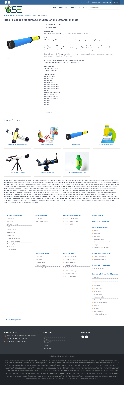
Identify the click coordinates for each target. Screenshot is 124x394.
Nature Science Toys (71, 273)
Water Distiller (98, 294)
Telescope (97, 233)
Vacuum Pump (98, 288)
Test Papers (10, 247)
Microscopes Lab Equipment (102, 253)
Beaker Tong (10, 235)
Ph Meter (96, 277)
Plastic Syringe (11, 244)
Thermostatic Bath (99, 297)
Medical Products (41, 215)
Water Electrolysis (41, 265)
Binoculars (97, 236)
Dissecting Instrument (13, 238)
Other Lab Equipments (100, 280)
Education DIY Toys (70, 276)
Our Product (12, 15)
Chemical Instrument (42, 253)
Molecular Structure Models (44, 268)
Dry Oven (96, 308)
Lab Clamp (10, 221)
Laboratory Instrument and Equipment (105, 274)
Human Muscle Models (71, 221)
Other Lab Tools (11, 249)
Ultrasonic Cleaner (99, 300)
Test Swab (39, 218)
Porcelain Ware (40, 262)
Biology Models (97, 215)
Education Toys (22, 15)
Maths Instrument (99, 268)
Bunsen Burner (11, 229)
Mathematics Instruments (101, 265)
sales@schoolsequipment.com (17, 341)
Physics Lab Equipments (100, 221)
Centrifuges (97, 291)
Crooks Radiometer (70, 262)
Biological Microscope (100, 259)
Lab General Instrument (14, 215)
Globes (96, 230)
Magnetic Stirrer (98, 311)
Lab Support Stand (12, 224)
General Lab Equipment (13, 320)
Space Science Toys (71, 271)
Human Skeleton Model (71, 218)
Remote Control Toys (71, 259)
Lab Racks (10, 227)
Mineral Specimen (99, 239)
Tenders (73, 8)
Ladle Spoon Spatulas (13, 241)
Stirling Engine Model (71, 265)
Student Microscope (100, 256)
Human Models (69, 224)
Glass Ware (39, 256)
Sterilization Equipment (100, 314)
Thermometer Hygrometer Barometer (105, 242)
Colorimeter (97, 285)
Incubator (96, 305)
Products (63, 8)
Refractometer (98, 283)
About (116, 2)
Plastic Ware (39, 259)
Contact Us (83, 8)
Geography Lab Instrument (101, 247)
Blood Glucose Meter (42, 221)
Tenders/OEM (48, 342)
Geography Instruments (100, 227)
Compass (96, 245)
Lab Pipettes (11, 218)
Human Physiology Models (72, 215)
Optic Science (32, 15)
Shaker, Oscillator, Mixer (100, 302)
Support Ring (11, 232)
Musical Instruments (71, 256)
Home (55, 8)
